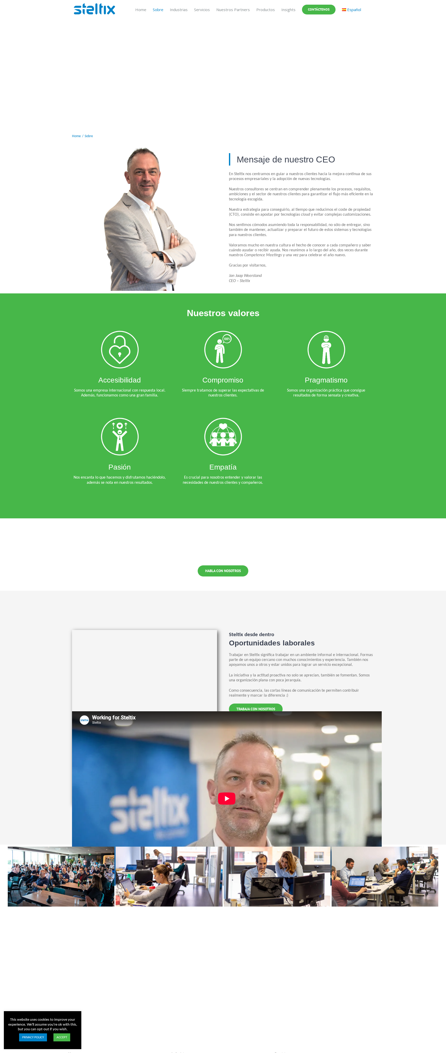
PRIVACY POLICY (33, 1037)
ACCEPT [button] (62, 1037)
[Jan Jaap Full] (144, 148)
